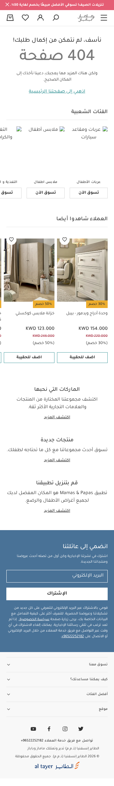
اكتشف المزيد (57, 417)
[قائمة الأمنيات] (65, 240)
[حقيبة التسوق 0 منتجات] (10, 18)
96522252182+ (72, 636)
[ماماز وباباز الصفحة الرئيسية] (86, 18)
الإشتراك (57, 593)
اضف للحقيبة (82, 357)
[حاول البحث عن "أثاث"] (56, 18)
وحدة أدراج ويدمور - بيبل (87, 313)
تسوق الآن (89, 193)
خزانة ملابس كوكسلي (35, 313)
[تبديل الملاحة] (104, 18)
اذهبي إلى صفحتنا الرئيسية (57, 91)
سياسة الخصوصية (34, 619)
